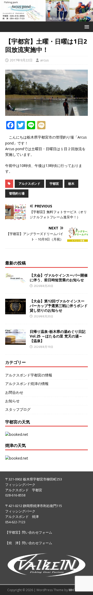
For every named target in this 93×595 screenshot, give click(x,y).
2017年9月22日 (21, 60)
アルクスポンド (29, 183)
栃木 (71, 183)
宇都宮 (54, 183)
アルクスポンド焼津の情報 (27, 383)
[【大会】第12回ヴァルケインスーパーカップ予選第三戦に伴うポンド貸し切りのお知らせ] (15, 311)
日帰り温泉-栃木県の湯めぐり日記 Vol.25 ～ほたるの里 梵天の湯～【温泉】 (58, 336)
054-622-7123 (15, 522)
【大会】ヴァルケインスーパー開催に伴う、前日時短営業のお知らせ (59, 277)
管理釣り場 (17, 193)
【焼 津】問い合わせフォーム (28, 543)
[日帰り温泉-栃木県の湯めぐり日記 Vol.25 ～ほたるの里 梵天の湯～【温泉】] (15, 341)
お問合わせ (14, 392)
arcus (44, 60)
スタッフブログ (17, 409)
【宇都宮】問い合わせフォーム (28, 532)
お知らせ (12, 400)
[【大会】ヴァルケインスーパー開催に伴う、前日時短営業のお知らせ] (15, 280)
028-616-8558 (15, 495)
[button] (86, 26)
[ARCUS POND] (46, 18)
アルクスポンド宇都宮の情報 (28, 375)
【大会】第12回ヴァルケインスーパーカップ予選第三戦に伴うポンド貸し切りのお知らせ (59, 306)
